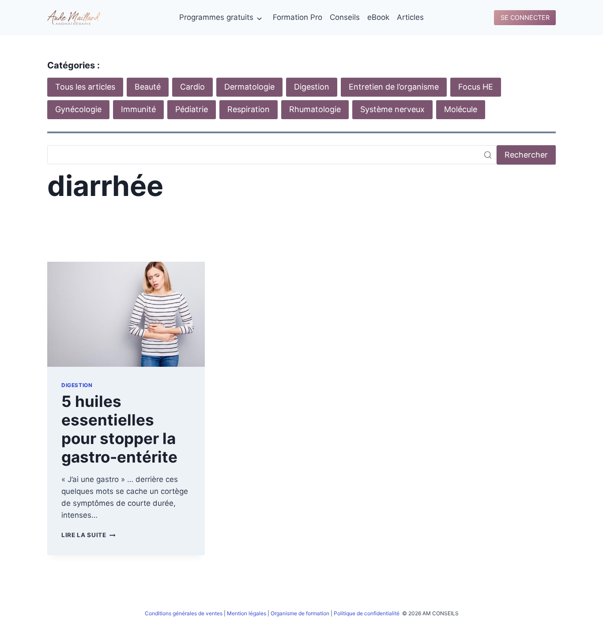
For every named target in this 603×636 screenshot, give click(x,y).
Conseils (345, 17)
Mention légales (246, 613)
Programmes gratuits (216, 17)
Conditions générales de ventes (183, 613)
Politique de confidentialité (367, 613)
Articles (410, 17)
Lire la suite (88, 534)
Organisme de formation (300, 613)
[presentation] (126, 314)
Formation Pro (297, 17)
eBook (378, 17)
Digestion (76, 385)
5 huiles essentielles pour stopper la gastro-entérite (119, 429)
